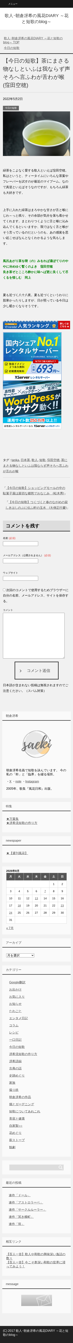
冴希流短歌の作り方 (23, 1054)
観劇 (12, 1147)
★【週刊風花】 (17, 853)
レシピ (13, 1032)
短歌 (42, 460)
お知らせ (15, 1004)
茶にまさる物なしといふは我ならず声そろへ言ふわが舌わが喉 (35, 465)
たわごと (15, 1011)
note (18, 781)
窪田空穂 (53, 460)
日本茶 (25, 460)
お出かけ (15, 989)
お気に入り (17, 996)
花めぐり (15, 1133)
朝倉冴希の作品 (20, 1097)
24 (10, 912)
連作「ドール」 (20, 1195)
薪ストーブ (17, 1140)
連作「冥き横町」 (21, 1216)
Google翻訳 (17, 982)
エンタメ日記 (18, 1018)
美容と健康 (17, 1118)
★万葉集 (12, 818)
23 (62, 905)
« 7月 (10, 928)
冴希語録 (15, 1061)
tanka (15, 460)
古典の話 (15, 1068)
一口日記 (15, 1039)
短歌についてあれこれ (24, 1111)
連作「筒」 (16, 1224)
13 (36, 898)
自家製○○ (15, 1125)
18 (19, 905)
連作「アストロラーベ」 (26, 1202)
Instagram (32, 781)
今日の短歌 (11, 108)
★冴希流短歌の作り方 (21, 823)
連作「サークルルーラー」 (27, 1209)
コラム (13, 1025)
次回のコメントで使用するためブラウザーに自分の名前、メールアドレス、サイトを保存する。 (36, 595)
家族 (12, 1082)
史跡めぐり (17, 1075)
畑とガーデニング (21, 1104)
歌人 (35, 460)
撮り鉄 (13, 1090)
